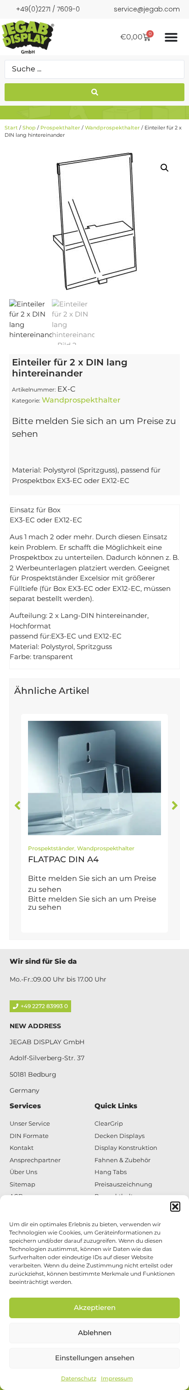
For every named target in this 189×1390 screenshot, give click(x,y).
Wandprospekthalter (112, 127)
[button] (175, 1206)
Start (11, 127)
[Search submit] (94, 92)
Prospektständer (51, 848)
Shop (29, 127)
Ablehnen (94, 1332)
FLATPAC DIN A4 (63, 859)
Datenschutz (78, 1378)
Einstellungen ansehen (94, 1357)
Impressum (117, 1378)
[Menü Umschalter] (171, 37)
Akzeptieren (95, 1307)
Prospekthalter (60, 127)
